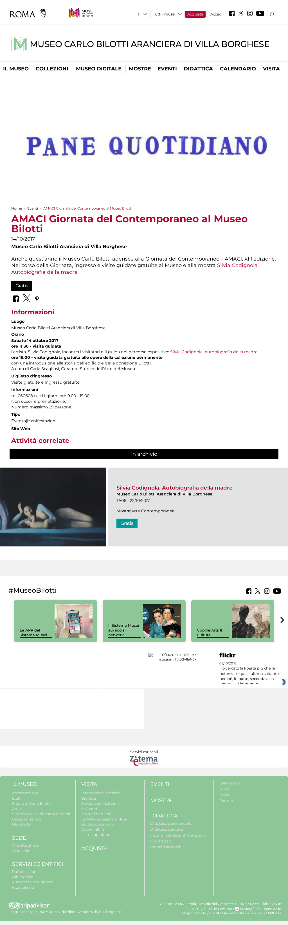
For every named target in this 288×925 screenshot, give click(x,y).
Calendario (238, 69)
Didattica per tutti (166, 829)
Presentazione (25, 793)
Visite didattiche (96, 813)
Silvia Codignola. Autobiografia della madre (214, 351)
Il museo (16, 69)
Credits (215, 913)
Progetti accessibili (167, 846)
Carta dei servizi (26, 819)
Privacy (246, 909)
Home (16, 208)
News (224, 788)
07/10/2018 (249, 673)
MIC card (89, 808)
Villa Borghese (25, 845)
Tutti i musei (164, 14)
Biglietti (88, 798)
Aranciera (20, 850)
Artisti (17, 808)
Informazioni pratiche (101, 793)
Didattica (198, 69)
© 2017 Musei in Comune (212, 909)
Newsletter (22, 824)
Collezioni (52, 69)
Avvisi (224, 794)
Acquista (195, 14)
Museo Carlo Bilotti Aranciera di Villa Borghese (150, 44)
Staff (16, 798)
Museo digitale (99, 69)
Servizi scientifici (37, 864)
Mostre (140, 69)
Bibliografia (22, 877)
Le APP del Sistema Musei (33, 632)
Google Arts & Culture (209, 632)
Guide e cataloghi (97, 824)
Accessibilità (92, 829)
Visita (271, 69)
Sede (19, 837)
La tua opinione (95, 834)
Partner (226, 800)
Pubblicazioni (25, 871)
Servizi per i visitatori (100, 803)
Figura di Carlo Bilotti (31, 803)
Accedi (216, 14)
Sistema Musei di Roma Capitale (41, 813)
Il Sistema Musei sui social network (123, 630)
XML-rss (274, 913)
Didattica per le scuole (170, 823)
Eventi (167, 69)
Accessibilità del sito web (244, 913)
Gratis (21, 285)
